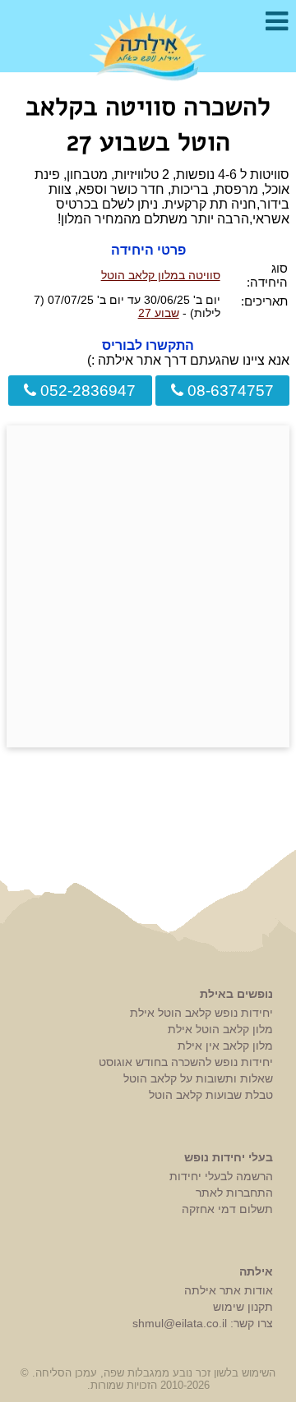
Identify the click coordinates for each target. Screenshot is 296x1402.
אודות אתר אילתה (228, 1290)
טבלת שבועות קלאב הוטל (211, 1094)
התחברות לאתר (234, 1192)
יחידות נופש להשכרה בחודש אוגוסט (186, 1062)
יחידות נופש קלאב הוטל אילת (201, 1012)
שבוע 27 (158, 312)
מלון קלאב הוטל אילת (220, 1029)
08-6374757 (228, 390)
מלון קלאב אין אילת (225, 1045)
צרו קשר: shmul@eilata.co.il (202, 1323)
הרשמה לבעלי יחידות (221, 1176)
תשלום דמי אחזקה (227, 1209)
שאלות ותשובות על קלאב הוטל (198, 1078)
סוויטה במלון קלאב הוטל (160, 275)
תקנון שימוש (243, 1306)
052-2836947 (86, 390)
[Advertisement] (148, 586)
